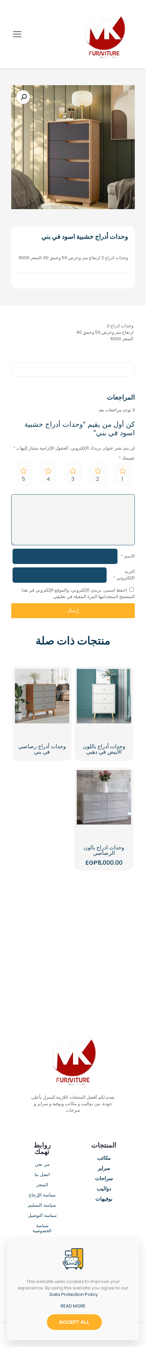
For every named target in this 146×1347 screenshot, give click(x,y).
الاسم (128, 556)
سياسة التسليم (42, 1205)
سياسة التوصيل (42, 1216)
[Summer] (103, 940)
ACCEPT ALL (74, 1322)
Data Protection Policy (74, 1294)
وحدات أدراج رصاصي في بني (42, 749)
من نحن (42, 1165)
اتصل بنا (42, 1175)
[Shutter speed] (42, 964)
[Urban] (42, 940)
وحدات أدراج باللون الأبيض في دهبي (104, 749)
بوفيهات (103, 1199)
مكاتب (104, 1158)
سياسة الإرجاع (42, 1195)
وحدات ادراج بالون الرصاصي (104, 850)
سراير (104, 1168)
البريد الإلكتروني (124, 574)
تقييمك (126, 458)
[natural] (103, 964)
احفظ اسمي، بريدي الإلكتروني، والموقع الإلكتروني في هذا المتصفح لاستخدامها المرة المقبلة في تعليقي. (78, 593)
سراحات (104, 1179)
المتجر (42, 1185)
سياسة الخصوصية (42, 1228)
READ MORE (73, 1306)
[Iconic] (42, 916)
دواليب (104, 1189)
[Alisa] (103, 916)
